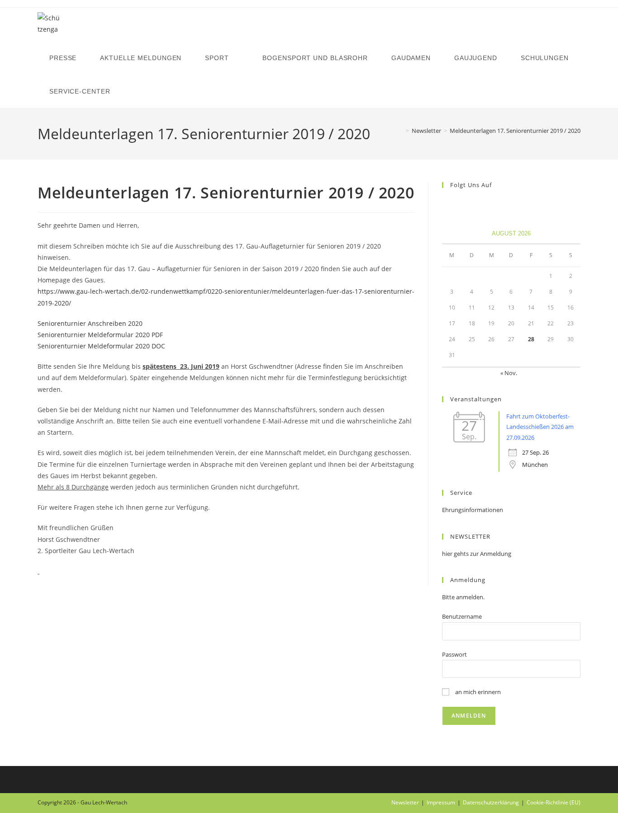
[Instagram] (458, 203)
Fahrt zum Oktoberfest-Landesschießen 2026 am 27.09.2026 (540, 427)
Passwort (454, 654)
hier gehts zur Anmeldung (476, 554)
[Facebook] (447, 203)
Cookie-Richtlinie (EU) (553, 802)
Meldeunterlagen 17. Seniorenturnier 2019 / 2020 (515, 131)
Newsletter (405, 802)
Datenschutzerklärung (491, 802)
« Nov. (508, 373)
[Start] (401, 131)
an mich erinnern (477, 692)
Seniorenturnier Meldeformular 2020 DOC (101, 346)
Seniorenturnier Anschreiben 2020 (90, 323)
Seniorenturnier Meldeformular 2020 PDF (100, 334)
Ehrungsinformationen (472, 510)
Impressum (441, 802)
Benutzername (462, 616)
